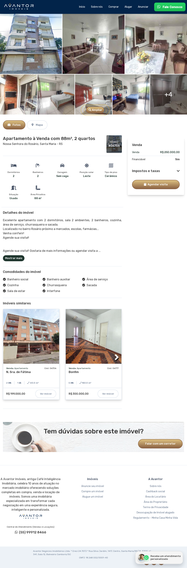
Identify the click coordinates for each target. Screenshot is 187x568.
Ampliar (96, 110)
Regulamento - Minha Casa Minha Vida (155, 517)
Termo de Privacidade (155, 507)
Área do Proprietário (155, 502)
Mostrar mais (13, 258)
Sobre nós (155, 486)
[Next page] (116, 357)
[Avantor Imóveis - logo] (19, 7)
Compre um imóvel (92, 491)
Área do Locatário (155, 496)
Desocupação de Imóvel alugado (155, 512)
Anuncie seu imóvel (92, 486)
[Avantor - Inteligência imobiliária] (30, 516)
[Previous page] (8, 357)
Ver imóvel (45, 394)
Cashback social (155, 491)
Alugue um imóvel (92, 496)
